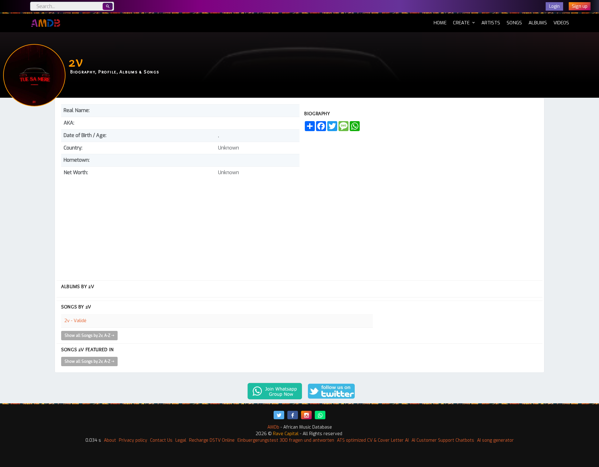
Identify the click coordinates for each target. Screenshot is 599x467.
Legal (180, 440)
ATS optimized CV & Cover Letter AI (373, 440)
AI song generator (495, 440)
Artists (490, 23)
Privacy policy (133, 440)
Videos (561, 23)
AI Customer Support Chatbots (443, 440)
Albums (537, 23)
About (110, 440)
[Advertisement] (180, 225)
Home (440, 22)
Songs (514, 23)
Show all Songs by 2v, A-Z (88, 335)
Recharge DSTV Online (212, 440)
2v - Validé (75, 320)
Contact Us (161, 440)
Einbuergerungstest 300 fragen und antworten (285, 440)
